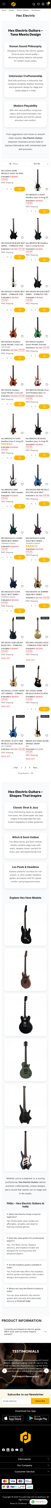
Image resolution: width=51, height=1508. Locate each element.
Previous (4, 1370)
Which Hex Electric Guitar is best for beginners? (24, 1215)
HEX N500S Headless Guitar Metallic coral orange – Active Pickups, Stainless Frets (13, 391)
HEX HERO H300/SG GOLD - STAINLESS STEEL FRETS (37, 643)
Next (46, 1370)
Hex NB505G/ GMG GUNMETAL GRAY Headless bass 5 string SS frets (12, 491)
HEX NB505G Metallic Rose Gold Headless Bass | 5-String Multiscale (37, 391)
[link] (34, 4)
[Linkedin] (8, 1450)
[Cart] (19, 189)
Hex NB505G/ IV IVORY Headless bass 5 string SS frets (12, 440)
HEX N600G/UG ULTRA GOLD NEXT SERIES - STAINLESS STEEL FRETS (36, 539)
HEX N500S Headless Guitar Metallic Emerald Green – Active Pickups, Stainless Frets (36, 343)
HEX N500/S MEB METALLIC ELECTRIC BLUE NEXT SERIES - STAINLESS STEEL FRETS (37, 491)
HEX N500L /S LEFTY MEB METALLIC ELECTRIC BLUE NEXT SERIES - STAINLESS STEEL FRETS (12, 742)
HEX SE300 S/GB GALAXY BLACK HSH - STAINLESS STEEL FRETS (12, 644)
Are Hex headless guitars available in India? (24, 1266)
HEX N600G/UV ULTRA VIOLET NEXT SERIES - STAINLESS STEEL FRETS (11, 593)
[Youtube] (17, 1450)
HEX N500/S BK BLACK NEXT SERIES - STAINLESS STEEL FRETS (13, 244)
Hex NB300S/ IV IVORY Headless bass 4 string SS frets (37, 196)
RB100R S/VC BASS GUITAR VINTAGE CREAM (37, 742)
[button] (43, 4)
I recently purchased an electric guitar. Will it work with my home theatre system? (22, 1331)
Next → (36, 768)
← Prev (15, 767)
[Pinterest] (12, 1450)
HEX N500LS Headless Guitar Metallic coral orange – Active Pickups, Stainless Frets (13, 343)
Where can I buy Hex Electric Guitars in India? (25, 1289)
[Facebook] (3, 1450)
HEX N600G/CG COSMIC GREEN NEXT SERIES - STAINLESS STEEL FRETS (11, 539)
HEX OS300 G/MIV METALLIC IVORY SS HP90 (12, 172)
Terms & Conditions (18, 1503)
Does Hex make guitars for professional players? (25, 1239)
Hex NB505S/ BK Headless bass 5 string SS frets (37, 244)
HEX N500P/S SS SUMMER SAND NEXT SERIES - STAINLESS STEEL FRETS (37, 593)
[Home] (13, 4)
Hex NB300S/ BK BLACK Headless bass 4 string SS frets (37, 440)
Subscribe (40, 1401)
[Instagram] (21, 1450)
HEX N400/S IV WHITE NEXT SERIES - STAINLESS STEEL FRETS (13, 293)
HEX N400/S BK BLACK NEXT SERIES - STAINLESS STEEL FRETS (38, 293)
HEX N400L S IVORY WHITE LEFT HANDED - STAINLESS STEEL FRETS (12, 692)
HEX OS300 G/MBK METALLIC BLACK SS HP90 (37, 692)
